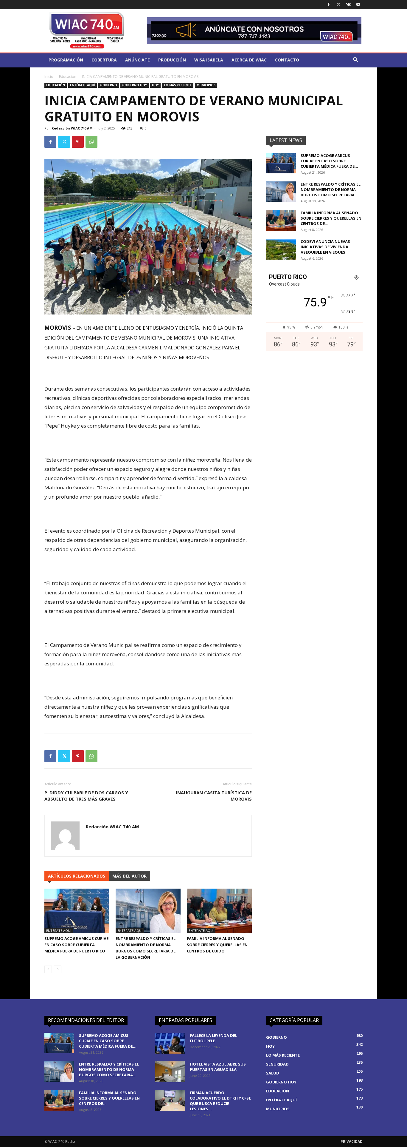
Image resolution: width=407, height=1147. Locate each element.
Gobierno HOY (134, 85)
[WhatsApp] (91, 142)
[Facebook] (328, 4)
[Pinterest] (78, 142)
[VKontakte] (348, 4)
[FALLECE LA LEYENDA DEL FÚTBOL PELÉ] (170, 1043)
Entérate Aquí (82, 85)
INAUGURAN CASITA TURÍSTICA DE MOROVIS (214, 796)
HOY (155, 85)
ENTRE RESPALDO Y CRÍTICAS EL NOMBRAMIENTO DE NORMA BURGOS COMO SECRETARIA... (331, 189)
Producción (172, 60)
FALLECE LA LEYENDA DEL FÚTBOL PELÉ (213, 1038)
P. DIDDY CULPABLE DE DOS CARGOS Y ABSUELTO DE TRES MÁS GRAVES (86, 796)
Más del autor (129, 876)
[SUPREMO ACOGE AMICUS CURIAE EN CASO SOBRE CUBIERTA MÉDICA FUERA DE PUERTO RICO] (76, 911)
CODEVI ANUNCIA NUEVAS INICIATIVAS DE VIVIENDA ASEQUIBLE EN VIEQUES (325, 247)
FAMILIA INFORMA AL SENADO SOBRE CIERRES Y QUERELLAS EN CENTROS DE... (331, 218)
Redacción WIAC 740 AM (72, 128)
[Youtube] (358, 4)
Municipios (206, 85)
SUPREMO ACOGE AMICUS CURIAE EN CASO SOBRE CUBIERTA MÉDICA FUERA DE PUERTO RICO (76, 945)
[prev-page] (48, 969)
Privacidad (352, 1141)
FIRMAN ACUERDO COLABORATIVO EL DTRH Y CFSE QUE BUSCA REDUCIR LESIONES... (220, 1100)
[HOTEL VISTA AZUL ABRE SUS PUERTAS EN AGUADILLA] (170, 1071)
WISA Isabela (208, 60)
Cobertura (104, 60)
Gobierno (108, 85)
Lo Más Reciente (178, 85)
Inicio (48, 76)
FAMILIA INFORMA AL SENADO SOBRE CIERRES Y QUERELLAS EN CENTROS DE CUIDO (217, 945)
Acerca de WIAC (249, 60)
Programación (66, 60)
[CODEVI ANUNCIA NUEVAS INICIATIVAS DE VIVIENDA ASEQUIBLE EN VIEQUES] (281, 249)
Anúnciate (137, 60)
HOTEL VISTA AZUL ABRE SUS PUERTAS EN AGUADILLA (218, 1066)
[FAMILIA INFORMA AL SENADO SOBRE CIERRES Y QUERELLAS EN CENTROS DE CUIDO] (219, 911)
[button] (355, 60)
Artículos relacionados (76, 876)
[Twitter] (338, 4)
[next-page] (57, 969)
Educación (67, 76)
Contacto (287, 60)
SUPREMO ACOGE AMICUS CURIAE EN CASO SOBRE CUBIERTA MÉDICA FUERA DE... (329, 161)
